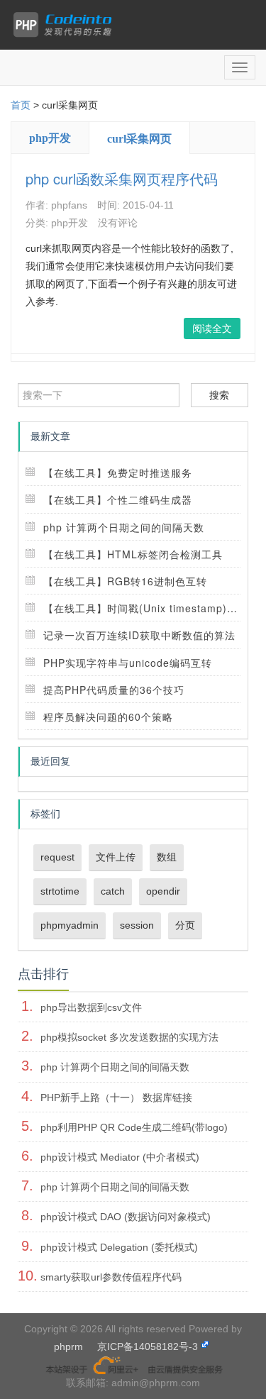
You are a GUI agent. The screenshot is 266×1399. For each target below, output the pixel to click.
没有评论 (118, 222)
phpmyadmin (69, 925)
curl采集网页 (139, 139)
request (57, 857)
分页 (185, 925)
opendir (163, 891)
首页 (21, 105)
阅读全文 (212, 328)
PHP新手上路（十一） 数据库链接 (116, 1097)
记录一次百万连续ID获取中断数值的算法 (139, 635)
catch (113, 891)
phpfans (69, 205)
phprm (68, 1346)
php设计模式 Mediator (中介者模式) (119, 1157)
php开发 (50, 138)
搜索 (219, 395)
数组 (167, 857)
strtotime (59, 891)
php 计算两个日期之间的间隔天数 (123, 527)
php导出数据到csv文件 (91, 1007)
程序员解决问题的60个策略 (108, 716)
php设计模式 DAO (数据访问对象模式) (125, 1216)
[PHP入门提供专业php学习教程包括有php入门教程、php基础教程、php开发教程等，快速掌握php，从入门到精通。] (66, 25)
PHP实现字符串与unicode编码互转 (127, 663)
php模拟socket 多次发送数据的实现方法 (129, 1037)
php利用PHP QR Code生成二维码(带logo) (134, 1127)
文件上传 (115, 857)
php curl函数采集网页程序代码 (122, 178)
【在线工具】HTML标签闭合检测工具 (133, 554)
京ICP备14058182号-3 (147, 1346)
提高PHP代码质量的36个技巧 (113, 689)
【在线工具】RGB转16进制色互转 (125, 581)
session (137, 925)
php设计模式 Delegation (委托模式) (119, 1247)
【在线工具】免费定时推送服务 (117, 472)
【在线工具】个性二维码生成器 (117, 499)
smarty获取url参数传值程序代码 (111, 1277)
